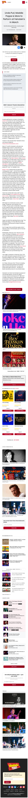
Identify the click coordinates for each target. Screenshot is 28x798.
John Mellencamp (15, 194)
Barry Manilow (20, 234)
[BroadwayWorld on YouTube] (24, 787)
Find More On (13, 440)
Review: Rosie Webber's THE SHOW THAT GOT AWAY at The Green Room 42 (14, 705)
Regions (12, 791)
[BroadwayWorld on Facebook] (9, 787)
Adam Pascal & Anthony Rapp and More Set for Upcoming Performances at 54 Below (12, 80)
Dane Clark (16, 199)
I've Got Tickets (7, 410)
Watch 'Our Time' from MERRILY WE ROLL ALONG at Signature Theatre (18, 584)
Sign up (14, 684)
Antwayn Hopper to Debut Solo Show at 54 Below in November (12, 84)
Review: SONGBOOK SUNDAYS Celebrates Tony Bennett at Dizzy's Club (12, 76)
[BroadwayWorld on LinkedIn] (15, 787)
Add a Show (14, 666)
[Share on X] (21, 47)
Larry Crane (5, 196)
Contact (16, 789)
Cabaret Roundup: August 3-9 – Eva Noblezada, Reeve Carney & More (12, 749)
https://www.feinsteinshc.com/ (10, 143)
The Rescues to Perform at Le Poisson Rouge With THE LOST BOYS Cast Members (12, 88)
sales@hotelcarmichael (15, 282)
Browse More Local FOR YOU (16, 371)
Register (16, 2)
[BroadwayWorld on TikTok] (18, 787)
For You (8, 292)
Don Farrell (23, 246)
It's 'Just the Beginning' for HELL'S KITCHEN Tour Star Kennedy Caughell (18, 579)
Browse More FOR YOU (13, 569)
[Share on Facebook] (19, 47)
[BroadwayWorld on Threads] (21, 787)
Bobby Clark (5, 169)
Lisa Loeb (16, 216)
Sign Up (14, 60)
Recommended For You (7, 535)
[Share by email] (24, 47)
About (12, 789)
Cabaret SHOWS (6, 598)
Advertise (8, 789)
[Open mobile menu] (26, 2)
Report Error (21, 791)
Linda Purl (4, 121)
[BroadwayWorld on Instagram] (12, 787)
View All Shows (14, 663)
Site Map (16, 791)
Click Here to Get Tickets (14, 289)
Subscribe (14, 528)
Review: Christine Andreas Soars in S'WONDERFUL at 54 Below (11, 720)
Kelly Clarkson (14, 158)
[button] (23, 2)
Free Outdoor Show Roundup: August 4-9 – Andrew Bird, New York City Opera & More (13, 734)
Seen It (7, 408)
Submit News (6, 791)
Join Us (20, 789)
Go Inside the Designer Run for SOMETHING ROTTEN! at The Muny (18, 590)
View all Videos (5, 594)
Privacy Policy (17, 794)
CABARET (9, 2)
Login (20, 2)
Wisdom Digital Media (17, 793)
